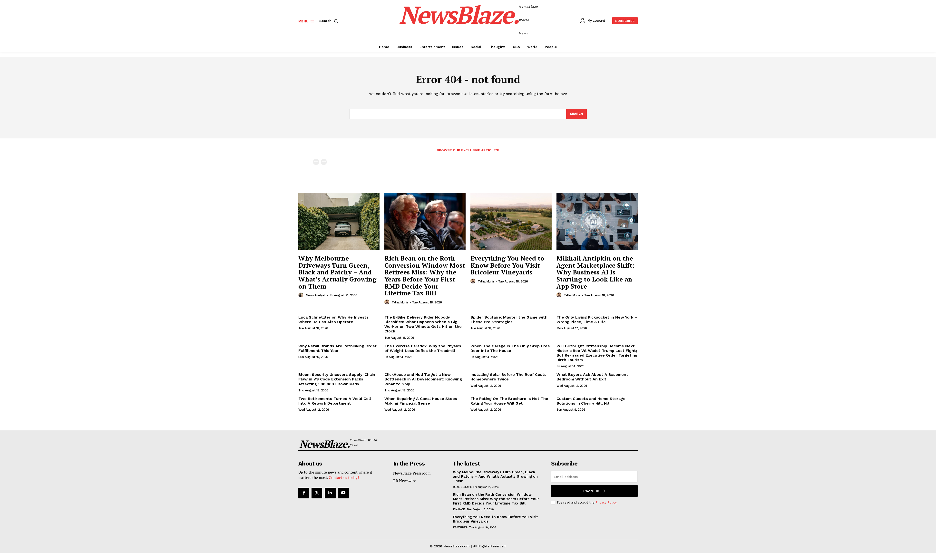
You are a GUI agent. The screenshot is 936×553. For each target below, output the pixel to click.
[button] (329, 21)
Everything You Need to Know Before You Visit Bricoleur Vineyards (507, 265)
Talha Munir (400, 302)
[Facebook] (303, 493)
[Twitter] (317, 493)
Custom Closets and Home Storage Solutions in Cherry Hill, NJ (590, 401)
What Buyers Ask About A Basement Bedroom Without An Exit (592, 376)
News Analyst (316, 295)
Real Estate (462, 487)
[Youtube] (343, 493)
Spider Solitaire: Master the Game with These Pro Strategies (508, 319)
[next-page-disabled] (324, 162)
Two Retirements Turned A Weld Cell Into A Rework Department (334, 401)
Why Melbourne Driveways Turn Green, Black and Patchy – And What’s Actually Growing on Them (337, 272)
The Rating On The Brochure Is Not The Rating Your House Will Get (509, 401)
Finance (459, 509)
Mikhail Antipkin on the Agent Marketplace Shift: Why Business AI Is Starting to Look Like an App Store (595, 272)
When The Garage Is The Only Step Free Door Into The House (510, 348)
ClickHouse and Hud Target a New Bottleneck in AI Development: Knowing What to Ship (423, 379)
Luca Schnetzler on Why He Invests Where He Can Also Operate (333, 319)
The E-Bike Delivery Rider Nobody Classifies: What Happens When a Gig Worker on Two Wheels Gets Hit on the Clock (423, 324)
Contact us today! (344, 477)
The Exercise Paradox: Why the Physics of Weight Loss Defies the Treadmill (422, 348)
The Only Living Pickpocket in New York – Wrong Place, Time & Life (596, 319)
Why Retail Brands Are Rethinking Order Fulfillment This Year (337, 348)
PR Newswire (404, 480)
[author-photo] (301, 295)
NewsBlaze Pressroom (411, 473)
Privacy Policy (605, 502)
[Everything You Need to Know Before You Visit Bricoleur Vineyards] (511, 221)
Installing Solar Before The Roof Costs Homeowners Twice (508, 376)
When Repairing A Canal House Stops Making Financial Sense (420, 401)
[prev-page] (316, 162)
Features (460, 527)
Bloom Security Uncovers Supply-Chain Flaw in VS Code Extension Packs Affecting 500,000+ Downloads (336, 379)
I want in (591, 491)
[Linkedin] (330, 493)
